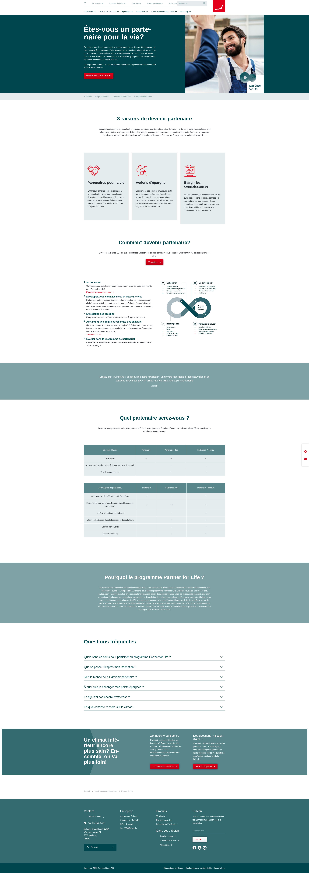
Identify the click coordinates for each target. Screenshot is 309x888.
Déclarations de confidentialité (199, 868)
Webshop (184, 12)
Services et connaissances (162, 12)
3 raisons (88, 97)
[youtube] (205, 848)
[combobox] (100, 847)
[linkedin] (199, 848)
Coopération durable (143, 97)
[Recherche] (204, 3)
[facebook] (194, 848)
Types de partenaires (122, 97)
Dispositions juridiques (173, 868)
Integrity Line (219, 868)
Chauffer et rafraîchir (107, 12)
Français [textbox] (94, 847)
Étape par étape (102, 97)
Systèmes (126, 12)
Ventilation (88, 12)
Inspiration (140, 12)
